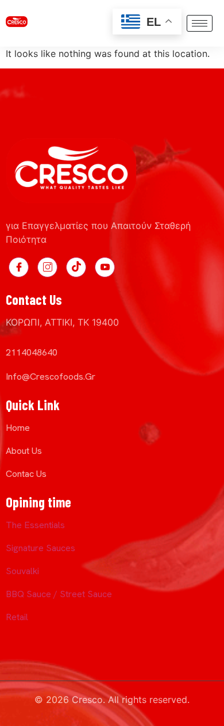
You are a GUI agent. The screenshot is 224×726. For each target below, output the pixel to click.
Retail (17, 617)
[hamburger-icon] (200, 23)
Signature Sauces (40, 548)
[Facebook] (19, 267)
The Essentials (35, 525)
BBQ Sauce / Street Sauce (59, 594)
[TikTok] (76, 267)
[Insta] (47, 267)
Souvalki (22, 571)
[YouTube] (105, 267)
